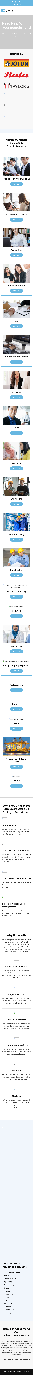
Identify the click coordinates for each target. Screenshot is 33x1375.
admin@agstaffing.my (17, 2)
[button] (16, 184)
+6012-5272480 (17, 4)
